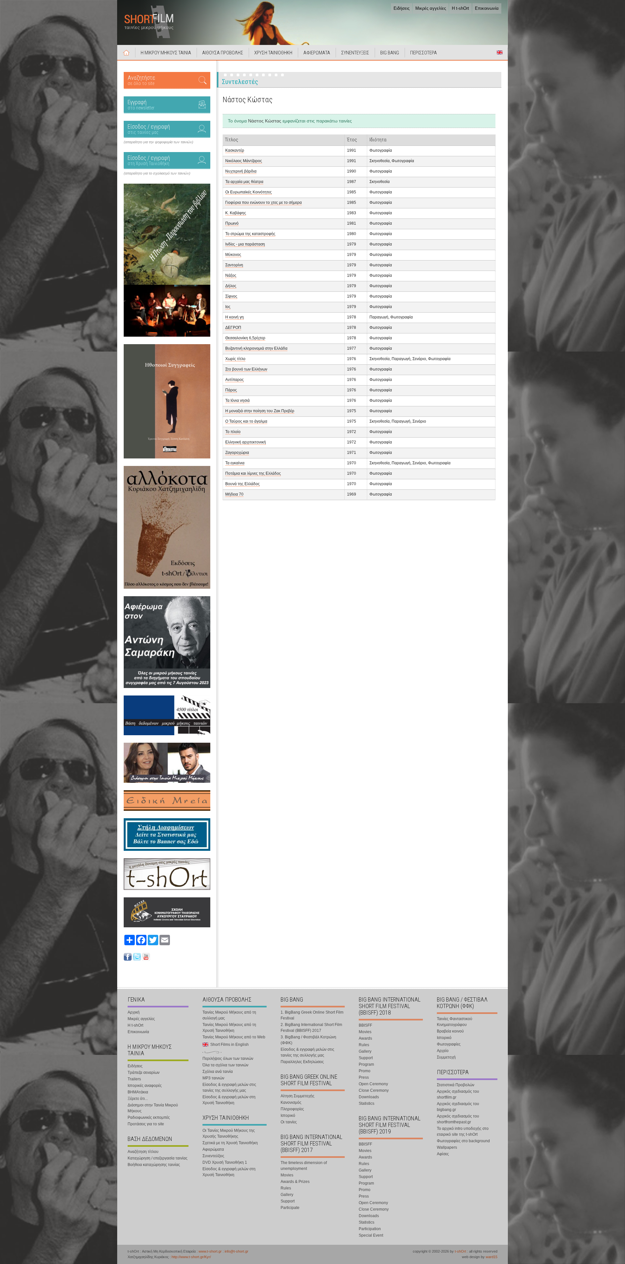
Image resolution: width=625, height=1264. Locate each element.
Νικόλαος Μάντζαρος (243, 161)
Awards (365, 1038)
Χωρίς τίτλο (235, 359)
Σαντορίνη (234, 265)
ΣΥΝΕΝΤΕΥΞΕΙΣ (355, 53)
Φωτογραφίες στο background (463, 1141)
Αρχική (126, 52)
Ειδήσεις (402, 8)
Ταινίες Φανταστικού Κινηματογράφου (454, 1022)
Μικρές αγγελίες (430, 8)
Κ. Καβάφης (235, 213)
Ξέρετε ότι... (138, 1098)
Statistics (366, 1103)
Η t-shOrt (460, 8)
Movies (287, 1175)
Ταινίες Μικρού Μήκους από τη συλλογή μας (229, 1015)
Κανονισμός (291, 1102)
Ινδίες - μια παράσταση (245, 244)
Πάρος (231, 390)
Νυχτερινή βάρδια (241, 171)
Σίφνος (231, 296)
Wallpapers (447, 1147)
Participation (370, 1229)
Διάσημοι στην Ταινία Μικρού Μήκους (153, 1108)
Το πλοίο (233, 431)
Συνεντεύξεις (213, 1156)
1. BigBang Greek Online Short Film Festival (312, 1015)
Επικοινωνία (487, 8)
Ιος (227, 306)
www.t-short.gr (210, 1251)
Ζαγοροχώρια (237, 452)
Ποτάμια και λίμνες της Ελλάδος (253, 473)
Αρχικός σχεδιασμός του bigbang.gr (458, 1107)
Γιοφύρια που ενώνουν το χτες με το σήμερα (263, 202)
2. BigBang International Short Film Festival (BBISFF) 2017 (311, 1027)
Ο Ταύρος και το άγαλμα (246, 421)
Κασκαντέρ (234, 150)
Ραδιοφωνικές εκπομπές (149, 1117)
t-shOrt (460, 1251)
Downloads (369, 1097)
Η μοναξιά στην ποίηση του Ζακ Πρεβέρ (259, 411)
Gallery (287, 1194)
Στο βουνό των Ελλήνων (246, 369)
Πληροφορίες (292, 1109)
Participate (290, 1207)
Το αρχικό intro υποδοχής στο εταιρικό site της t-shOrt (463, 1131)
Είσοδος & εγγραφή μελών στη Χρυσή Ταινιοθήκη (229, 1100)
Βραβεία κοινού (450, 1031)
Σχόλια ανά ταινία (217, 1071)
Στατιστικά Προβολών (455, 1085)
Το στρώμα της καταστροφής (250, 234)
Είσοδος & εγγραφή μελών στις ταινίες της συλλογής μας (229, 1087)
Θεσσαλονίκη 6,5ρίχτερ (245, 338)
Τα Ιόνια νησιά (237, 400)
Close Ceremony (374, 1090)
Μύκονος (233, 254)
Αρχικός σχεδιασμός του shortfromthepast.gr (458, 1119)
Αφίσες (443, 1154)
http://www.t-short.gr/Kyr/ (191, 1257)
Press (364, 1077)
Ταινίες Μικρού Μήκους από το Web (233, 1037)
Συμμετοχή (446, 1057)
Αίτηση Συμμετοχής (297, 1096)
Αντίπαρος (234, 379)
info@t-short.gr (236, 1251)
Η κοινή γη (234, 317)
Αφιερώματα (213, 1149)
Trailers (134, 1079)
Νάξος (230, 275)
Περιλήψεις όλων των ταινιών (227, 1058)
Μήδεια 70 (234, 494)
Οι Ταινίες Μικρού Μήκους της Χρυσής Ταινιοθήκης (228, 1133)
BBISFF (365, 1025)
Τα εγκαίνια (234, 463)
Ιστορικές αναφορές (145, 1085)
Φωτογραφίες (449, 1044)
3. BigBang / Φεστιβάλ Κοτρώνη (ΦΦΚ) (308, 1040)
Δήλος (230, 286)
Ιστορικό (288, 1115)
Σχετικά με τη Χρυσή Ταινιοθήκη (230, 1143)
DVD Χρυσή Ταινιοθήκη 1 (224, 1162)
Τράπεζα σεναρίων (144, 1072)
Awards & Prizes (295, 1181)
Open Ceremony (373, 1084)
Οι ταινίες (289, 1122)
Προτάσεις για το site (146, 1124)
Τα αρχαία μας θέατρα (244, 181)
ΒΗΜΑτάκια (138, 1092)
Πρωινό (232, 223)
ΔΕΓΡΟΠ (233, 327)
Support (288, 1201)
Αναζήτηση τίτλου (143, 1151)
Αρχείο (443, 1050)
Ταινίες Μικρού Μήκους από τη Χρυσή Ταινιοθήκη (229, 1027)
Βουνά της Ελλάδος (242, 484)
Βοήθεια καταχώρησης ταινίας (154, 1164)
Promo (364, 1071)
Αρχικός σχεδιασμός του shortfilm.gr (458, 1094)
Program (366, 1064)
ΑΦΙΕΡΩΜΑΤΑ (316, 53)
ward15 (491, 1257)
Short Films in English (500, 52)
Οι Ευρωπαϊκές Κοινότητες (248, 192)
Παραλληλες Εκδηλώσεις (302, 1062)
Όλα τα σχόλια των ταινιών (225, 1065)
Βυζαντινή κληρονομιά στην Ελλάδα (256, 348)
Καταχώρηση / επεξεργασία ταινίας (158, 1158)
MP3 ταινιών (213, 1078)
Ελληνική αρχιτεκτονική (245, 442)
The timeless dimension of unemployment (304, 1165)
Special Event (371, 1235)
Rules (286, 1188)
